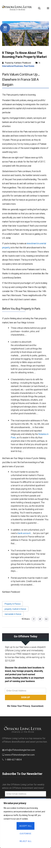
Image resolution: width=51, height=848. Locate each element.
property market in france (15, 608)
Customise (25, 833)
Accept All (25, 825)
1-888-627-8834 (13, 759)
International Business (12, 65)
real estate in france (13, 613)
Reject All (26, 841)
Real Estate (29, 65)
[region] (25, 823)
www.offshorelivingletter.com (20, 754)
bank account (24, 533)
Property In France (12, 603)
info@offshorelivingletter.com (20, 750)
